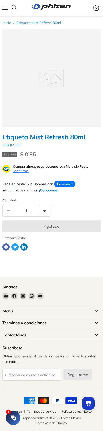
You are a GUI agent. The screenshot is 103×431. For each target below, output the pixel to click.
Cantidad (9, 200)
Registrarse (77, 374)
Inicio (6, 23)
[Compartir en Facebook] (6, 247)
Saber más (21, 171)
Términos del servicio (41, 411)
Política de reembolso (77, 411)
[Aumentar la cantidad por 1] (45, 210)
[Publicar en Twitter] (15, 247)
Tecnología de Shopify (51, 423)
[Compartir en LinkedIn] (24, 247)
